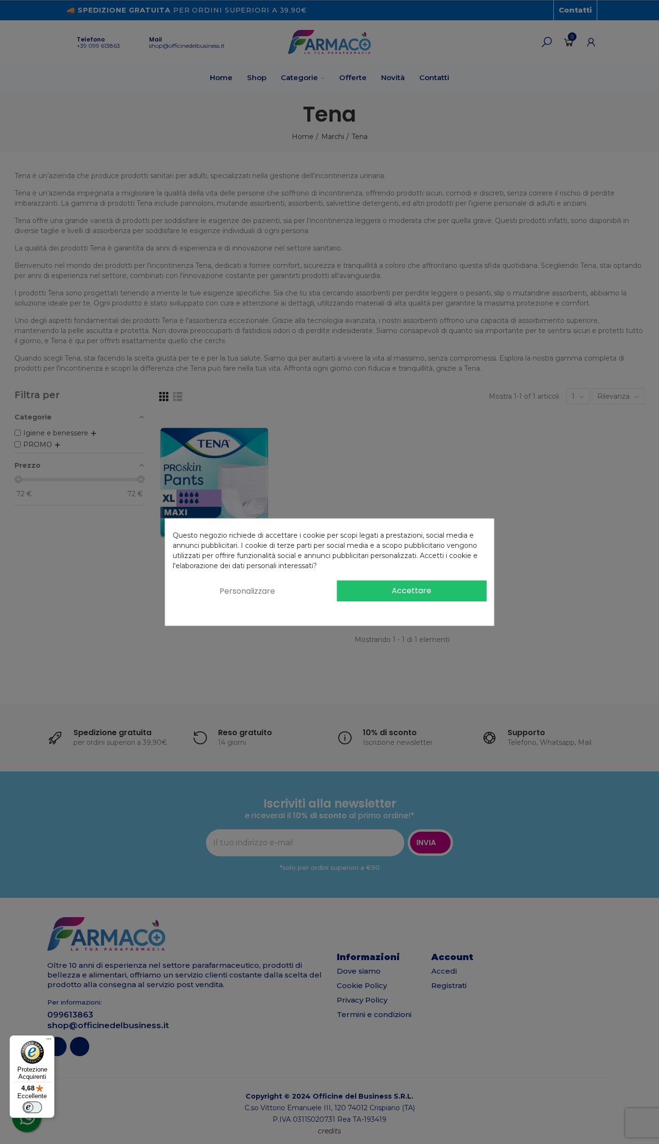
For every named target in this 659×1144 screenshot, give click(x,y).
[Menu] (49, 1041)
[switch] (32, 1107)
